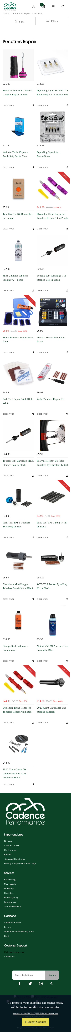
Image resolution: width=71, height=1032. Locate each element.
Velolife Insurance (12, 906)
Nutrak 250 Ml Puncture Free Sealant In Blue (52, 648)
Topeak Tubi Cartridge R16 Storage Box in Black (51, 277)
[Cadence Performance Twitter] (30, 983)
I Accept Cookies (35, 1021)
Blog (6, 936)
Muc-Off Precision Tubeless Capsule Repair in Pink (18, 92)
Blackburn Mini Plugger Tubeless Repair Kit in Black (18, 586)
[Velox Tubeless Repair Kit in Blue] (18, 312)
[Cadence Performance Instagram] (41, 983)
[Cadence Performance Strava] (51, 983)
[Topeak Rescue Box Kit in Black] (52, 312)
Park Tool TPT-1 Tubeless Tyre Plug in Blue (16, 524)
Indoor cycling (11, 897)
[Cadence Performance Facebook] (19, 983)
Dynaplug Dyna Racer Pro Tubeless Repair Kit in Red (17, 709)
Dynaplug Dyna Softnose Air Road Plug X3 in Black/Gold (52, 92)
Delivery (8, 841)
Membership (10, 884)
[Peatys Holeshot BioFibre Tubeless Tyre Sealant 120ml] (52, 435)
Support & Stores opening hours (19, 931)
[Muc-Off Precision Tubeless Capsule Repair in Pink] (18, 65)
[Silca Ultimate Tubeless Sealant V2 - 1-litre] (18, 250)
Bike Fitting (10, 879)
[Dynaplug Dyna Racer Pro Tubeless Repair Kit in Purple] (52, 188)
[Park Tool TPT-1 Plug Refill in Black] (52, 497)
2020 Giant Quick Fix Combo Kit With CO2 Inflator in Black (14, 773)
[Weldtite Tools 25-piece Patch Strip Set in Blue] (18, 127)
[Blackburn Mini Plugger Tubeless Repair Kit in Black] (18, 558)
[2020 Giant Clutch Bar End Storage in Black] (52, 682)
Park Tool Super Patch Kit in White (18, 401)
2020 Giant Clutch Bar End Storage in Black (51, 709)
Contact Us (9, 956)
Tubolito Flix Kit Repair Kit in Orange (17, 216)
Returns (7, 854)
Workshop (9, 888)
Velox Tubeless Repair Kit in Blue (18, 339)
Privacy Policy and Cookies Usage (20, 863)
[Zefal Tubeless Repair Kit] (52, 373)
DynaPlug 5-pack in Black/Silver (47, 154)
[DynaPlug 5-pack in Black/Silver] (52, 127)
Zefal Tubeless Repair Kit (50, 399)
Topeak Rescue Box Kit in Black (51, 339)
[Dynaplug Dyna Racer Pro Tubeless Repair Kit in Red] (18, 682)
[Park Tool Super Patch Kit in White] (18, 373)
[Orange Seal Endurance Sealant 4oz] (18, 620)
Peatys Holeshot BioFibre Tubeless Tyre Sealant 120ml (52, 462)
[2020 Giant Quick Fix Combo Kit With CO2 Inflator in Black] (18, 744)
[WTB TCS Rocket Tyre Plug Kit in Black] (52, 558)
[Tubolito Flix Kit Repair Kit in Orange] (18, 188)
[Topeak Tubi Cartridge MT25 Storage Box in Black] (18, 435)
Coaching (8, 893)
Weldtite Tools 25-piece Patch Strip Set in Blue (15, 154)
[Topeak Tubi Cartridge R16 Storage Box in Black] (52, 250)
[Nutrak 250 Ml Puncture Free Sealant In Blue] (52, 620)
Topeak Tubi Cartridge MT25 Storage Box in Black (18, 462)
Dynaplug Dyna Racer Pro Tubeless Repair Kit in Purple (52, 216)
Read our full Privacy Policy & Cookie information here (35, 1013)
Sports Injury (10, 902)
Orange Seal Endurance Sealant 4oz (15, 648)
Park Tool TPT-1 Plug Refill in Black (52, 524)
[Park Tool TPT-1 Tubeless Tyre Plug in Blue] (18, 497)
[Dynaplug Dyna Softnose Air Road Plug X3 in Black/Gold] (52, 65)
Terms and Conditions (14, 859)
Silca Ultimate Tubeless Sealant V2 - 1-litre (15, 277)
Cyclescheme (10, 850)
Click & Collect (11, 845)
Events (7, 927)
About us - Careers (12, 922)
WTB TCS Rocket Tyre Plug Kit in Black (52, 586)
